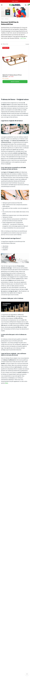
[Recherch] (25, 5)
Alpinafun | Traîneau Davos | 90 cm (12, 75)
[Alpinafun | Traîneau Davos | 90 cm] (15, 59)
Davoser (7, 18)
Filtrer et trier (5, 44)
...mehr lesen (22, 38)
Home (2, 18)
